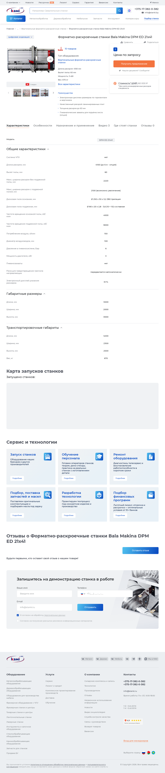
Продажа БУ (12, 753)
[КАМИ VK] (127, 659)
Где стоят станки (125, 125)
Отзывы (147, 125)
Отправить (90, 607)
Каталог (18, 18)
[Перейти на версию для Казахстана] (153, 752)
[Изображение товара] (30, 59)
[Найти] (119, 10)
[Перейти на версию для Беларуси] (148, 752)
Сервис (75, 2)
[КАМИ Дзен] (140, 659)
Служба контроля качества (97, 717)
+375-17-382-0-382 (147, 9)
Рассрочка (44, 2)
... (17, 29)
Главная (10, 29)
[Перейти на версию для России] (143, 752)
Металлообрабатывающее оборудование (19, 682)
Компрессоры (132, 18)
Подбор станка (151, 18)
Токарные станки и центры (19, 712)
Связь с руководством (95, 722)
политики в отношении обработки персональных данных (57, 764)
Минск (155, 2)
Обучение (50, 703)
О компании (12, 2)
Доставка (50, 698)
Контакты (117, 2)
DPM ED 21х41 (106, 140)
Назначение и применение (75, 125)
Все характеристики (69, 84)
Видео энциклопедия (94, 712)
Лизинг (63, 2)
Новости (29, 2)
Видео (104, 125)
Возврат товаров (92, 726)
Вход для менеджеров (135, 741)
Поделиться (153, 42)
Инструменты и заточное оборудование (18, 728)
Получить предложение (134, 64)
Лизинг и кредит (54, 686)
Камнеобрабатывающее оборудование (18, 742)
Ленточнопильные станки (19, 717)
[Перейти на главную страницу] (15, 659)
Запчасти (97, 18)
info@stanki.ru (130, 691)
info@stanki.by (152, 12)
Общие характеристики (26, 149)
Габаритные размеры (24, 294)
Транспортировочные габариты (32, 328)
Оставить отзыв (140, 550)
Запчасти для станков (16, 748)
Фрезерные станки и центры (20, 707)
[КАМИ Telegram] (133, 659)
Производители (92, 690)
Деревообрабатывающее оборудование (18, 689)
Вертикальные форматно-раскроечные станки (43, 29)
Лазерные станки (14, 722)
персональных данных (54, 615)
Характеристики (17, 125)
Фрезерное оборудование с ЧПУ (22, 703)
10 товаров (70, 49)
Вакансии (103, 2)
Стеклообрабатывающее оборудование (18, 735)
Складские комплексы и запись (99, 681)
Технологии (90, 686)
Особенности (42, 125)
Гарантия (89, 2)
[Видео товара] (17, 93)
